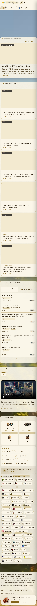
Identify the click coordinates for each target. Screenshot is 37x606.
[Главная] (10, 2)
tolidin (4, 354)
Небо (3, 310)
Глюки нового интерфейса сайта (12, 326)
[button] (22, 2)
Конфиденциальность (21, 590)
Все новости (29, 41)
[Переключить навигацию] (34, 2)
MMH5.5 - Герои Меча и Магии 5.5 (12, 347)
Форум (31, 285)
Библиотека (6, 448)
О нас (2, 590)
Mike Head (10, 472)
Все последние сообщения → (24, 359)
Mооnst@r (5, 343)
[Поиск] (28, 2)
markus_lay (5, 321)
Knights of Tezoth (7, 295)
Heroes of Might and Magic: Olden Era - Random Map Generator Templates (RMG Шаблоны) (17, 315)
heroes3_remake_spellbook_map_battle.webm (17, 402)
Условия (9, 590)
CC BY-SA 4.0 (31, 578)
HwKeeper (5, 331)
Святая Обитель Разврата (10, 305)
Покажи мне (15, 602)
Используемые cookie (7, 593)
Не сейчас (24, 602)
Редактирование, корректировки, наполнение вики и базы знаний (18, 336)
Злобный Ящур (6, 300)
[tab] (9, 289)
